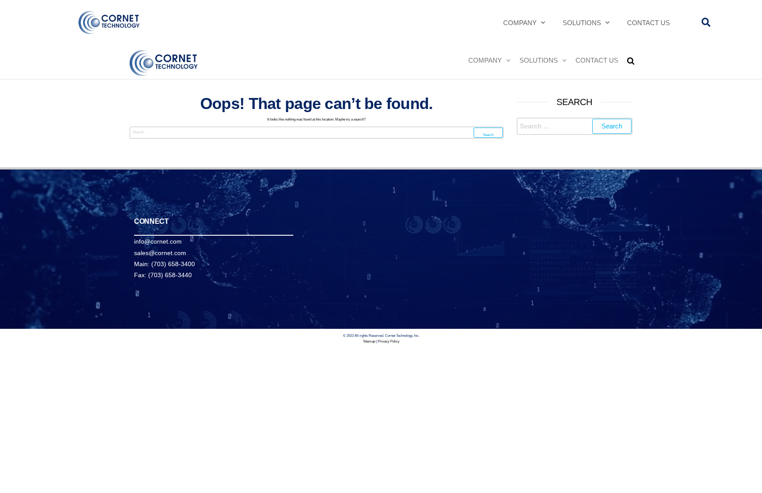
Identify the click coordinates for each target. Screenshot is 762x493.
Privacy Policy (389, 341)
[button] (706, 22)
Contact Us (648, 22)
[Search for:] (317, 133)
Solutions (582, 22)
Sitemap (369, 341)
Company (520, 22)
